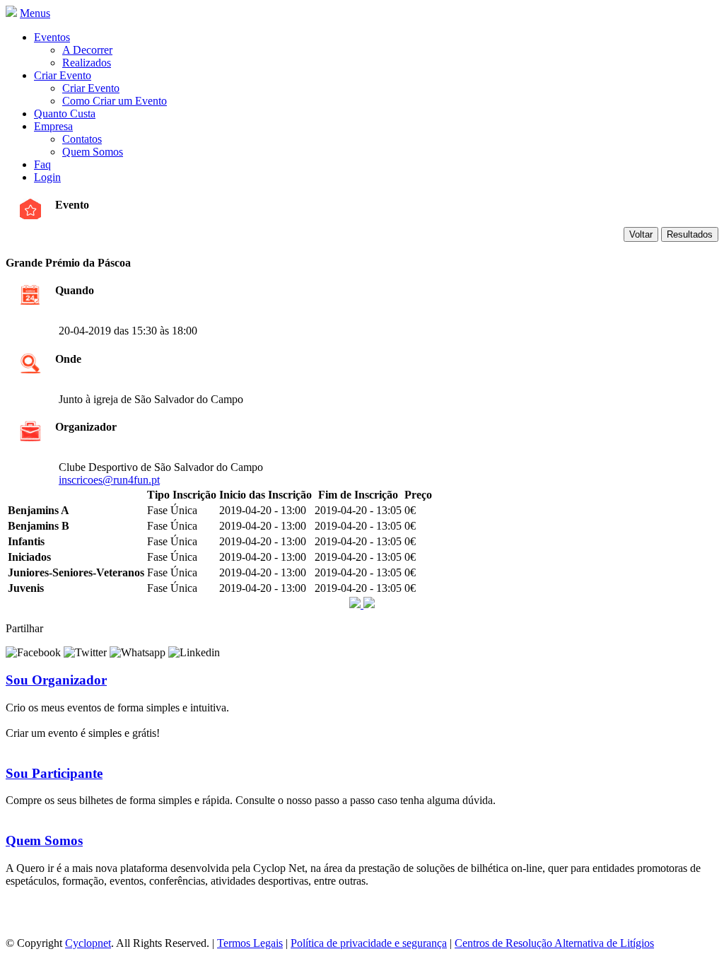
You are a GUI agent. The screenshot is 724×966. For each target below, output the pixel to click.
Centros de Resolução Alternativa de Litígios (554, 943)
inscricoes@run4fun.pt (109, 480)
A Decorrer (87, 50)
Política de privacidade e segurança (369, 943)
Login (47, 177)
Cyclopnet (88, 943)
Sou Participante (54, 773)
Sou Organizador (56, 680)
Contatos (82, 139)
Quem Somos (92, 152)
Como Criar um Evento (114, 101)
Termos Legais (250, 943)
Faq (42, 164)
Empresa (53, 126)
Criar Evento (62, 75)
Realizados (86, 63)
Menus (35, 13)
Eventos (52, 37)
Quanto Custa (64, 113)
